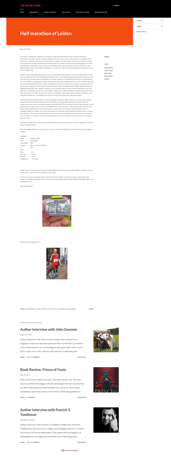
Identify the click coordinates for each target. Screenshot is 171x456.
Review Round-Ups (101, 12)
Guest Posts (66, 12)
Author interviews (50, 12)
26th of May (107, 73)
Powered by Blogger (71, 450)
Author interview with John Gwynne (48, 329)
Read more (82, 357)
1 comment (31, 397)
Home (22, 12)
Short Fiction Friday (82, 12)
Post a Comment (33, 357)
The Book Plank (30, 5)
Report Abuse (141, 31)
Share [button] (106, 57)
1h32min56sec (108, 68)
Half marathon (108, 76)
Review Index (34, 12)
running (106, 79)
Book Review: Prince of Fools (43, 369)
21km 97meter (108, 70)
